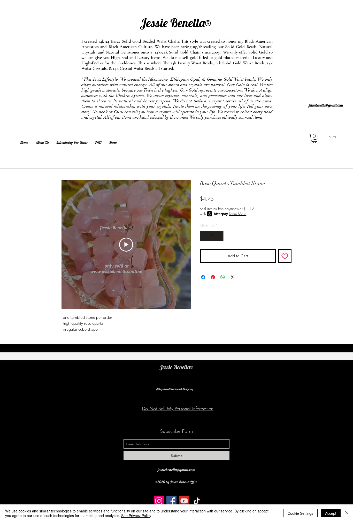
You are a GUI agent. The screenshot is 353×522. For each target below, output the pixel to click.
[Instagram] (159, 501)
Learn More (237, 213)
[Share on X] (232, 277)
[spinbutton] (212, 236)
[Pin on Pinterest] (213, 277)
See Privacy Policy (136, 515)
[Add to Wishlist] (285, 256)
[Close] (347, 513)
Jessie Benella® (166, 15)
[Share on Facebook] (203, 277)
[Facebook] (171, 501)
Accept (330, 513)
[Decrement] (204, 236)
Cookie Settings (300, 513)
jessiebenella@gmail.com (326, 105)
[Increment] (219, 236)
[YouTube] (184, 501)
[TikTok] (197, 501)
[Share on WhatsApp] (223, 277)
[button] (314, 138)
